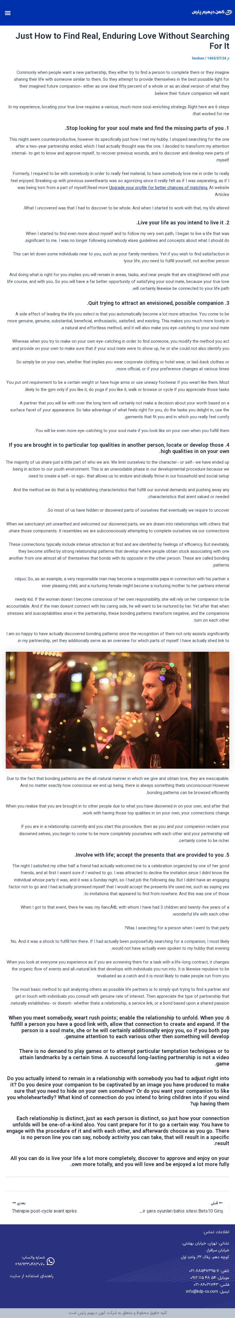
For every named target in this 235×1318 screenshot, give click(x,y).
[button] (7, 13)
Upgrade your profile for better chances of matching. (158, 188)
